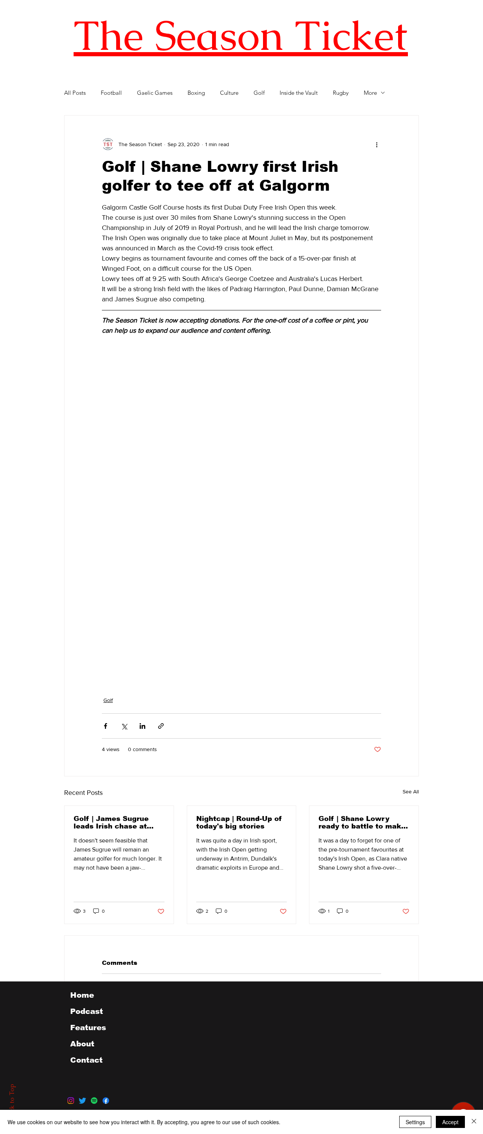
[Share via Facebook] (105, 726)
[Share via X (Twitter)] (124, 726)
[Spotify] (94, 1100)
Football (111, 92)
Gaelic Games (154, 92)
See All (411, 791)
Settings (415, 1122)
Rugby (341, 92)
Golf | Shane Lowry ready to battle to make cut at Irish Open (362, 822)
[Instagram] (70, 1100)
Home (82, 995)
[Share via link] (161, 726)
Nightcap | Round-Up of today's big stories (239, 822)
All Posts (75, 92)
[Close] (473, 1122)
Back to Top (12, 1102)
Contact (86, 1060)
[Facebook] (106, 1100)
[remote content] (168, 516)
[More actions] (376, 144)
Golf (259, 92)
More (370, 92)
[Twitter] (82, 1100)
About (82, 1044)
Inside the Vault (299, 92)
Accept (450, 1122)
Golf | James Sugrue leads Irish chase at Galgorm (111, 822)
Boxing (196, 92)
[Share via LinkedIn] (142, 726)
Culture (229, 92)
